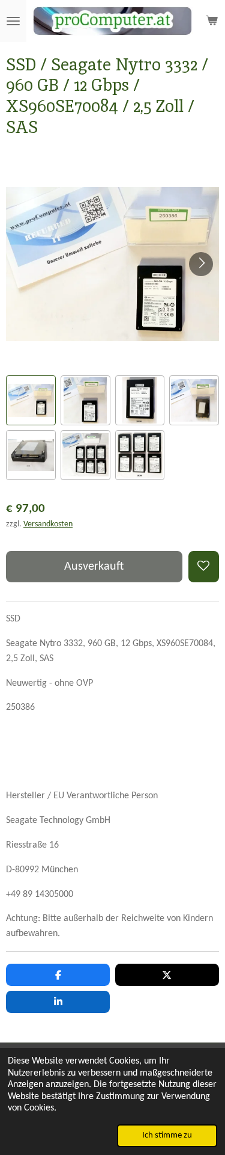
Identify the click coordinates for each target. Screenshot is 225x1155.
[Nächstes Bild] (201, 264)
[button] (31, 400)
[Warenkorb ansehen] (212, 21)
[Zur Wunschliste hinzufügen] (203, 566)
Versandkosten (48, 524)
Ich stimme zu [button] (167, 1135)
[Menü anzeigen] (13, 21)
